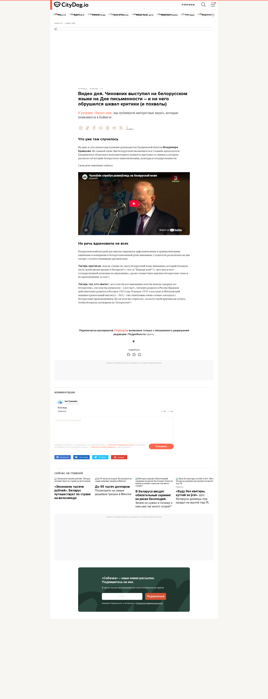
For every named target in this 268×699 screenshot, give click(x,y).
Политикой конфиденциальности (149, 603)
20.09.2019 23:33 (72, 404)
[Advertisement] (134, 371)
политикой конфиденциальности (121, 444)
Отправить (161, 446)
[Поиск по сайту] (203, 5)
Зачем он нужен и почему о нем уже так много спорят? (153, 498)
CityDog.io (82, 89)
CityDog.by (121, 330)
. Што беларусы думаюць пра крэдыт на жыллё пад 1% (192, 496)
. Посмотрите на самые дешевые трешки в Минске (113, 490)
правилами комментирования (103, 447)
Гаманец (179, 487)
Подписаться (155, 596)
